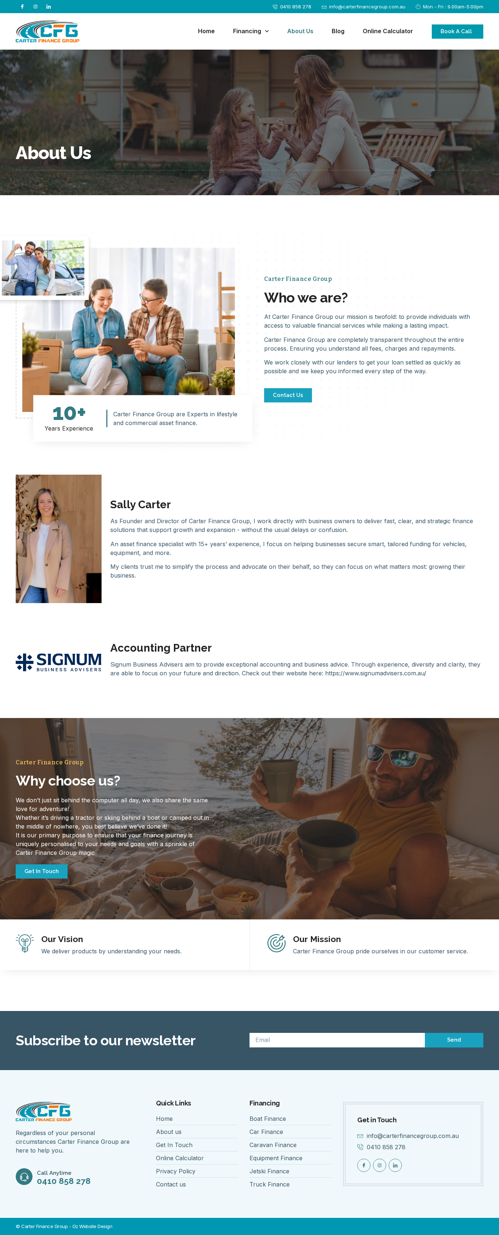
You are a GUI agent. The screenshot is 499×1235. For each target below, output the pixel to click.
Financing (247, 31)
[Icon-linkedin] (48, 6)
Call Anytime (54, 1173)
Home (206, 31)
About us (300, 31)
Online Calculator (388, 31)
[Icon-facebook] (22, 6)
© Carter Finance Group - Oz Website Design (64, 1226)
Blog (338, 31)
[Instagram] (35, 6)
